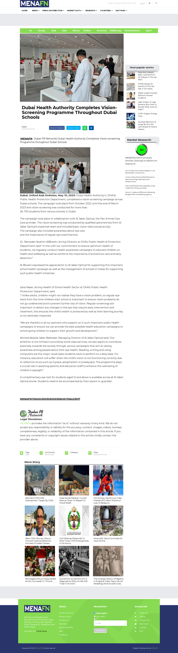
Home (24, 10)
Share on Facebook (56, 128)
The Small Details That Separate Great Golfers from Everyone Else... (140, 187)
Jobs (61, 631)
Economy (102, 30)
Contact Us (64, 620)
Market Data (74, 10)
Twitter (142, 617)
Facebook (143, 613)
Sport (147, 30)
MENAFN (26, 138)
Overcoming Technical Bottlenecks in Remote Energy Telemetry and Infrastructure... (140, 179)
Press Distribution (52, 10)
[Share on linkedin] (91, 128)
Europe (41, 30)
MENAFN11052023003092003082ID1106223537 (50, 398)
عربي (142, 3)
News (35, 10)
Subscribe (100, 630)
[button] (149, 3)
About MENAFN (66, 627)
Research (90, 10)
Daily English (101, 613)
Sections (120, 10)
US (27, 30)
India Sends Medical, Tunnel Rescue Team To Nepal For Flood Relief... (73, 500)
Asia (64, 30)
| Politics (86, 30)
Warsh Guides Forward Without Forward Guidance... (147, 95)
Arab (53, 30)
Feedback (63, 635)
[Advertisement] (90, 19)
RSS (141, 631)
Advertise (63, 624)
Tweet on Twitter (73, 128)
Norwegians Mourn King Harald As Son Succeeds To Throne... (40, 580)
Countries (105, 10)
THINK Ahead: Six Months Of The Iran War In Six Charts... (146, 86)
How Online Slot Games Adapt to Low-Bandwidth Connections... (140, 172)
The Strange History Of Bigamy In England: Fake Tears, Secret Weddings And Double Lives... (109, 581)
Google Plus (144, 620)
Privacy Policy (65, 617)
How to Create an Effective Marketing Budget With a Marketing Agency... (140, 193)
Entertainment (128, 30)
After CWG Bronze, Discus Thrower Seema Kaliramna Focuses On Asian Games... (38, 540)
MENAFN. (39, 648)
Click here (41, 631)
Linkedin (143, 627)
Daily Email (143, 624)
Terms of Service (66, 613)
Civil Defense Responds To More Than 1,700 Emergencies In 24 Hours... (74, 540)
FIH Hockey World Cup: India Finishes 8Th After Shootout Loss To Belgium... (108, 500)
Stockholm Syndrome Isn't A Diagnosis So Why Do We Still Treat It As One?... (73, 581)
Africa (75, 30)
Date (24, 127)
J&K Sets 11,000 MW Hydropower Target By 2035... (39, 499)
